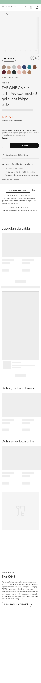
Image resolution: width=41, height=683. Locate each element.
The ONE (5, 83)
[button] (4, 67)
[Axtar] (25, 7)
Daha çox (5, 138)
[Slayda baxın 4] (20, 51)
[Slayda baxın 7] (36, 51)
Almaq (25, 145)
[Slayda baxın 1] (5, 51)
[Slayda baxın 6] (31, 51)
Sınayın (10, 59)
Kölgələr (7, 14)
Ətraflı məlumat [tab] (18, 190)
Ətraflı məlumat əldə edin (10, 179)
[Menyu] (3, 7)
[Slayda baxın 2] (10, 51)
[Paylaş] (32, 58)
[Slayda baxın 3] (15, 51)
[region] (20, 35)
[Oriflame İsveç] (11, 7)
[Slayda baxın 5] (25, 51)
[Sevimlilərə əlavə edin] (37, 58)
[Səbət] (37, 7)
